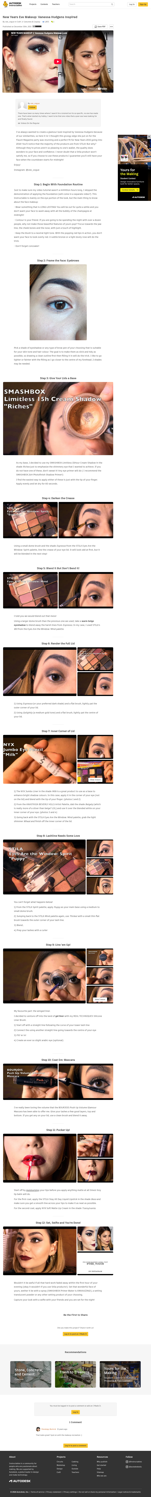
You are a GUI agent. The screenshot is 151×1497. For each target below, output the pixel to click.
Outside (75, 1468)
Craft (19, 22)
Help (99, 1468)
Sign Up (143, 4)
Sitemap (100, 1472)
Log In (132, 4)
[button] (111, 26)
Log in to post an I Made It (75, 1334)
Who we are (101, 1476)
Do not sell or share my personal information (97, 1492)
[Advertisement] (134, 168)
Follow (32, 107)
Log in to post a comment (75, 1445)
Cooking (75, 1461)
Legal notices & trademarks (129, 1492)
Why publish (102, 1461)
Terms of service (37, 1492)
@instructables (135, 1461)
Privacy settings (70, 1492)
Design (60, 1468)
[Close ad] (149, 137)
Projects (32, 4)
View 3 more (95, 780)
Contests (44, 4)
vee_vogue (9, 22)
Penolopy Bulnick (48, 1429)
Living (74, 1465)
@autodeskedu (135, 1466)
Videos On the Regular (30, 123)
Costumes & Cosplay (32, 22)
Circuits (60, 1461)
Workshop (61, 1465)
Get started (101, 1465)
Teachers (56, 4)
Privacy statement (54, 1492)
